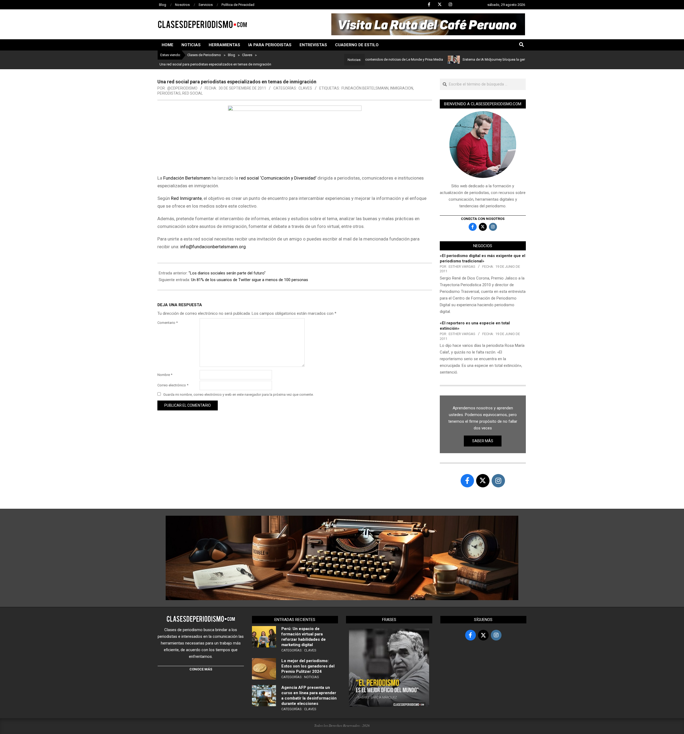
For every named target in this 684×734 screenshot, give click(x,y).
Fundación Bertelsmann (364, 88)
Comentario (167, 323)
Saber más (482, 441)
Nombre (164, 375)
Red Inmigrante (186, 198)
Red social (192, 93)
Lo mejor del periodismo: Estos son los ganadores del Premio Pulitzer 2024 (308, 666)
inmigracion (401, 88)
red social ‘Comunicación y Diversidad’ (277, 178)
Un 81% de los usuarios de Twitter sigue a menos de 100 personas (249, 279)
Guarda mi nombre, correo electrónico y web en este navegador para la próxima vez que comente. (238, 395)
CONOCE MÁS (200, 669)
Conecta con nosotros (482, 219)
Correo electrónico (172, 385)
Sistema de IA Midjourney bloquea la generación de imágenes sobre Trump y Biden (506, 59)
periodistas (169, 93)
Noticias (311, 677)
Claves (305, 88)
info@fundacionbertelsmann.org (213, 246)
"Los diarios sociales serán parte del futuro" (227, 273)
